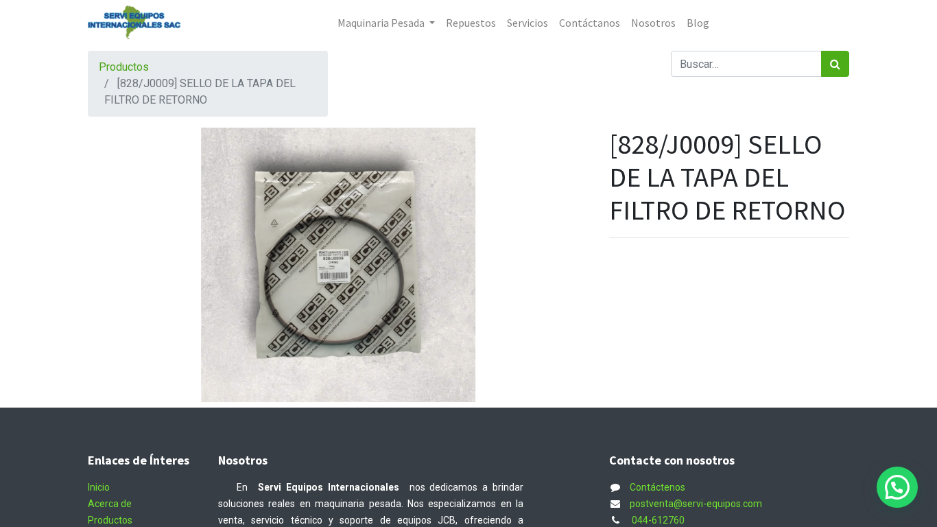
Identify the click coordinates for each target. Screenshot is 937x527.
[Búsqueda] (835, 64)
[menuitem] (470, 22)
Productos (124, 66)
